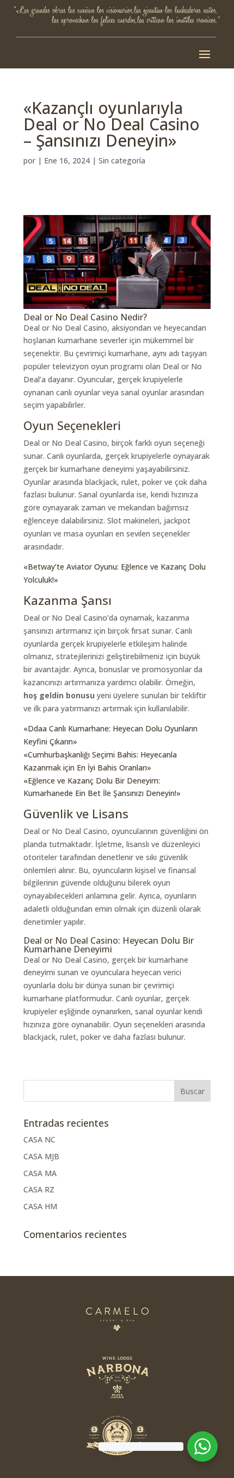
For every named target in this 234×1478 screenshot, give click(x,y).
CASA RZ (38, 1189)
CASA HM (40, 1206)
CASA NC (39, 1139)
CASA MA (40, 1173)
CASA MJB (41, 1156)
